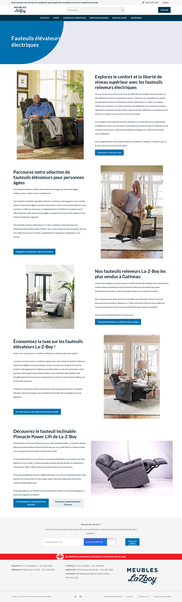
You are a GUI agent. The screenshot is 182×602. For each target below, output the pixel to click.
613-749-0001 (97, 565)
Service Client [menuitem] (119, 18)
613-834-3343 (46, 565)
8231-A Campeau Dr (24, 565)
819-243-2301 (72, 577)
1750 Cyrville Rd (77, 565)
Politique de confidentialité (113, 596)
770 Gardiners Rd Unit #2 (82, 569)
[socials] (75, 596)
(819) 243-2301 (152, 2)
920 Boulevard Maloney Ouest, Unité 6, (88, 573)
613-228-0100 (48, 569)
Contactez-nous (143, 596)
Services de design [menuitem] (99, 18)
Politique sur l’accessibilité (162, 596)
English (166, 2)
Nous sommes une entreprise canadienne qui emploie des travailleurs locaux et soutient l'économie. (55, 2)
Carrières (130, 596)
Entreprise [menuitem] (136, 18)
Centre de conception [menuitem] (74, 18)
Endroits (164, 10)
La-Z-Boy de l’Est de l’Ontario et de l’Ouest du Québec (34, 596)
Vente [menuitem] (56, 18)
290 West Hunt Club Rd (25, 569)
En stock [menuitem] (44, 18)
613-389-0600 (106, 569)
